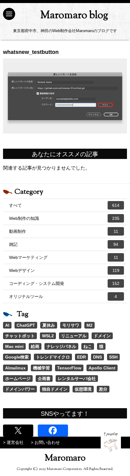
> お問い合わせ (45, 442)
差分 (103, 389)
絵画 (35, 346)
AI (7, 325)
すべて (64, 205)
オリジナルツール (63, 296)
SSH (113, 357)
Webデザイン (64, 270)
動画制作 (63, 231)
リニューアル (73, 335)
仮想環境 (83, 389)
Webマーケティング (63, 257)
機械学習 (41, 367)
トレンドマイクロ (53, 357)
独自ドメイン (54, 389)
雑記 (63, 244)
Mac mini (14, 346)
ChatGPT (26, 325)
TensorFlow (69, 367)
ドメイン (102, 335)
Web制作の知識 (64, 218)
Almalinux (15, 367)
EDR (81, 357)
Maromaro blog (74, 15)
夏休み (48, 325)
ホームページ (18, 378)
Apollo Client (102, 367)
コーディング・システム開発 (64, 283)
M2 (89, 325)
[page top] (111, 442)
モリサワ (70, 325)
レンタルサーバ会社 (77, 378)
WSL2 (48, 335)
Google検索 (17, 357)
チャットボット (20, 335)
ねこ (87, 346)
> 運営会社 (13, 442)
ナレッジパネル (61, 346)
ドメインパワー (20, 389)
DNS (97, 357)
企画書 (44, 378)
